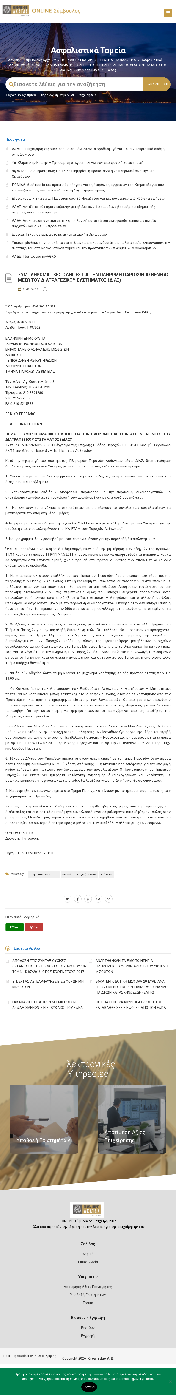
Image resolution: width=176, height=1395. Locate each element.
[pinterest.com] (88, 899)
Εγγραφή (88, 1336)
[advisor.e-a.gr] (109, 899)
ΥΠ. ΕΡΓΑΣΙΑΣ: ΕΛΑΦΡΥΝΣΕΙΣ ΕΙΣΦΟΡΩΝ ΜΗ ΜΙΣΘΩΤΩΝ (48, 984)
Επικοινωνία (88, 1262)
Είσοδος (88, 1328)
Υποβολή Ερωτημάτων (88, 1295)
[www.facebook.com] (78, 899)
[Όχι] (170, 1384)
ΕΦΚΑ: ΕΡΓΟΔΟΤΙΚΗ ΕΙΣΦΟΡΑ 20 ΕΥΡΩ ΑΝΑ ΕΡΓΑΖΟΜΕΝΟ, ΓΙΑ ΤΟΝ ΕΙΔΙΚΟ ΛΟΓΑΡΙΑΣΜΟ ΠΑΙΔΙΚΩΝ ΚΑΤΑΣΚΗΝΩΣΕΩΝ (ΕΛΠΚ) (132, 986)
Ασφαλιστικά (152, 60)
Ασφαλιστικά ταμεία (24, 65)
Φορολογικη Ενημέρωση (57, 95)
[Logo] (88, 1212)
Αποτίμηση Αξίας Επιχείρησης (88, 1287)
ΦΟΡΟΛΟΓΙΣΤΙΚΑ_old (77, 60)
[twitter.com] (67, 899)
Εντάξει (89, 1387)
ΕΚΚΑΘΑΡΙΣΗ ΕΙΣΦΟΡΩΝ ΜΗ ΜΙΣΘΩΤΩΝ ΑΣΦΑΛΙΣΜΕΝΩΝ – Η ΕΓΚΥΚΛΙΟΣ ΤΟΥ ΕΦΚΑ (47, 1005)
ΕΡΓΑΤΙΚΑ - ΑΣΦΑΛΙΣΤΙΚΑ (117, 60)
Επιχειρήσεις (87, 95)
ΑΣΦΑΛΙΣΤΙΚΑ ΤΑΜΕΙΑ (44, 874)
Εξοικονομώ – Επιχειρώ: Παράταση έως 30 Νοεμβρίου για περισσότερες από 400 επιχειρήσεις (88, 198)
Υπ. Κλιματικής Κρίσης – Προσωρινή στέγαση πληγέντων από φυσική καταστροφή (77, 163)
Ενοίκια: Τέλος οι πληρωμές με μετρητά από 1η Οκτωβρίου (59, 234)
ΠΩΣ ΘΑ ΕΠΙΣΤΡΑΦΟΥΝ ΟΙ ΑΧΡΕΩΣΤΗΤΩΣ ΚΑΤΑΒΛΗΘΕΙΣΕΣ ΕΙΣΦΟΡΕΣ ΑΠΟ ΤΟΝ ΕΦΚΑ (131, 1005)
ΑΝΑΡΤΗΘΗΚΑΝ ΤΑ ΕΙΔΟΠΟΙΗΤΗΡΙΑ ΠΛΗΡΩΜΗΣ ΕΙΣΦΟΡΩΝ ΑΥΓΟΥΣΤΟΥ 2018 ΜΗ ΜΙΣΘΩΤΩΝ (132, 966)
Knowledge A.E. (101, 1358)
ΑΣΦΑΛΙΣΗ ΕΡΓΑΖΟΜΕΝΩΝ (79, 874)
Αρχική (13, 60)
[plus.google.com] (98, 899)
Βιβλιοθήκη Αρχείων (40, 60)
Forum (88, 1303)
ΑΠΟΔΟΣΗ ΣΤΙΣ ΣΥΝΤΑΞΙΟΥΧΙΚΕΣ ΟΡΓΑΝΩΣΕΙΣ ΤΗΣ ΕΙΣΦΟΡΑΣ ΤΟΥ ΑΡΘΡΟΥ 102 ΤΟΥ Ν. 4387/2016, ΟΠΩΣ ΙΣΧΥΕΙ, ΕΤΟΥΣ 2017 (49, 966)
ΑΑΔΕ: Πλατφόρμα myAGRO (34, 256)
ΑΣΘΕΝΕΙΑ (106, 874)
